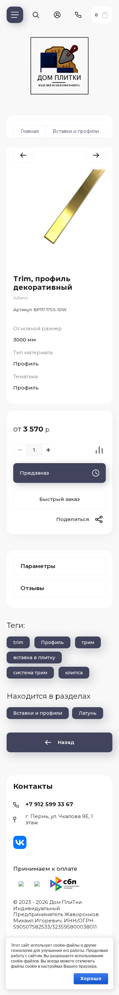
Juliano (20, 297)
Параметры (38, 566)
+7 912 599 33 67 (49, 804)
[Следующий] (96, 155)
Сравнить (99, 450)
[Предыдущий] (23, 155)
